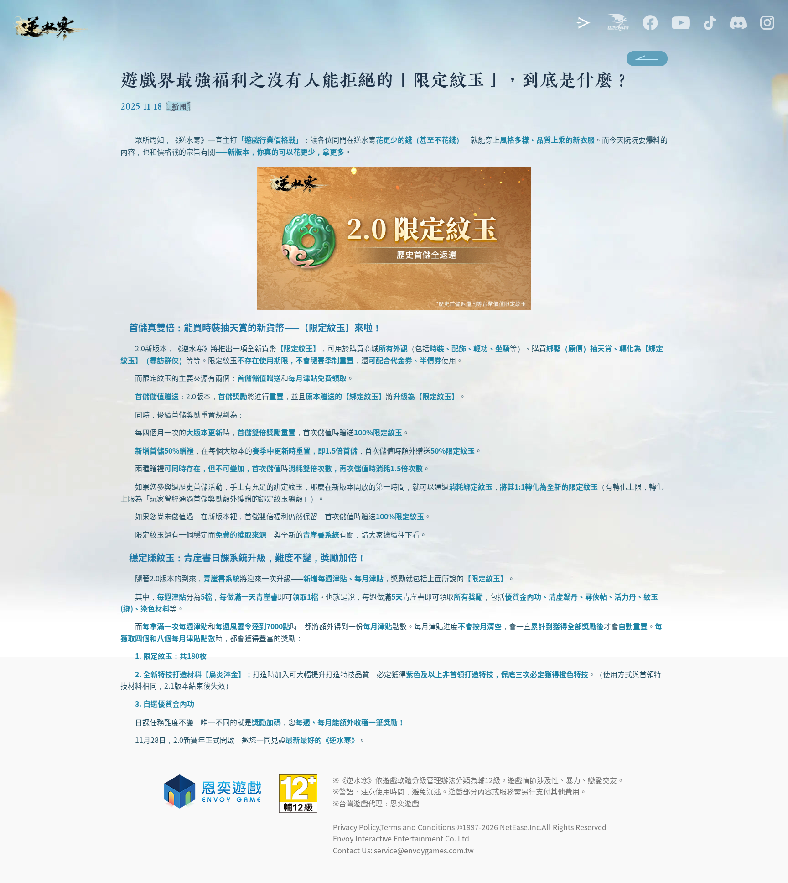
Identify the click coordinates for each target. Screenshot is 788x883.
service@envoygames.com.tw (424, 850)
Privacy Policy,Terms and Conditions (394, 826)
